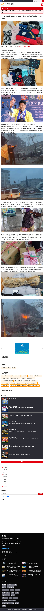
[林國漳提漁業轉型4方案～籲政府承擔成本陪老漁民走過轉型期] (5, 401)
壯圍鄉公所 (23, 378)
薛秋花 (10, 597)
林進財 (8, 595)
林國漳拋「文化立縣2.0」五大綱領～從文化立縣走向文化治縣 (20, 415)
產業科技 (5, 481)
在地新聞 (24, 46)
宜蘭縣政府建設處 (18, 380)
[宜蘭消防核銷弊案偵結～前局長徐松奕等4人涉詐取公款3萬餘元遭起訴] (5, 432)
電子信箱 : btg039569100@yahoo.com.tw (9, 552)
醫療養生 (5, 479)
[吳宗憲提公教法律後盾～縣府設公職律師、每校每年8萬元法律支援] (5, 409)
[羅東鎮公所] (22, 348)
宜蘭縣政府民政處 (37, 375)
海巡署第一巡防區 (5, 603)
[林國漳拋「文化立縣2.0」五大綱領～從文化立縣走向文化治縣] (5, 416)
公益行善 (20, 46)
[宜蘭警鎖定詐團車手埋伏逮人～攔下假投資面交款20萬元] (5, 455)
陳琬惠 (16, 603)
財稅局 (13, 383)
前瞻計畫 (12, 589)
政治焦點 (5, 467)
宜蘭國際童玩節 (11, 587)
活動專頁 (5, 486)
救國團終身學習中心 (16, 375)
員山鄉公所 (19, 383)
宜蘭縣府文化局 (35, 380)
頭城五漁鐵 (24, 375)
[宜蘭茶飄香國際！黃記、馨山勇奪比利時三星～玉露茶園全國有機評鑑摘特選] (5, 440)
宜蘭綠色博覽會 (5, 589)
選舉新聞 (5, 469)
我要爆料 (5, 484)
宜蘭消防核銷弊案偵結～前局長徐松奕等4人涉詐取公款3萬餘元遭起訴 (22, 431)
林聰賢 (12, 592)
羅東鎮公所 (30, 375)
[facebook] (1, 1)
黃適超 (3, 595)
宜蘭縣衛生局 (5, 597)
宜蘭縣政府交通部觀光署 (15, 385)
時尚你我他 (5, 476)
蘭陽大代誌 (5, 465)
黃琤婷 (3, 605)
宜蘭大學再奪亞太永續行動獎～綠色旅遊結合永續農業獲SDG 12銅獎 (22, 423)
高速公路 (4, 587)
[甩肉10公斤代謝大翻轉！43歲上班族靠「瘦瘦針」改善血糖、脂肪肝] (5, 447)
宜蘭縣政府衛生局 (5, 385)
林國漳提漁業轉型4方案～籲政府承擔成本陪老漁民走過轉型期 (21, 400)
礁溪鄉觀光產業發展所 (14, 378)
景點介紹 (9, 584)
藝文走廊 (5, 474)
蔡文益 (16, 592)
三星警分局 (17, 589)
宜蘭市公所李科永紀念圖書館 (7, 380)
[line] (3, 1)
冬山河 (3, 592)
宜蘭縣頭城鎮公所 (30, 378)
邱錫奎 (12, 603)
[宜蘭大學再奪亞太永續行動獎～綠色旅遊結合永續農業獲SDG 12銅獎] (5, 424)
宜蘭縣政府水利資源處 (6, 375)
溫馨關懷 (5, 472)
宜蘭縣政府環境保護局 (6, 383)
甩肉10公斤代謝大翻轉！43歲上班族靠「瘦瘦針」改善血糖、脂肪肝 (22, 446)
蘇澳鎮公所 (24, 385)
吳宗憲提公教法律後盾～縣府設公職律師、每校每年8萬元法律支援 (21, 407)
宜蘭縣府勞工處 (27, 380)
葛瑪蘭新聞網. (17, 609)
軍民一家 (15, 597)
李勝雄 (14, 600)
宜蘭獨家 (4, 584)
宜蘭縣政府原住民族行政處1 (33, 385)
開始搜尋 (40, 493)
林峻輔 (9, 600)
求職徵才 (14, 584)
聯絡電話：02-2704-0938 (6, 551)
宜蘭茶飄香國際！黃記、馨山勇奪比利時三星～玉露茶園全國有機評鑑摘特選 (23, 438)
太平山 (8, 592)
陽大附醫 (13, 595)
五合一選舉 (4, 600)
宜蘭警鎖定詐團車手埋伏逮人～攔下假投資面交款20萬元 (20, 454)
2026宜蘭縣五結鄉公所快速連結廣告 (30, 383)
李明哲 (28, 46)
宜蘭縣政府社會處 (5, 378)
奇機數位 (35, 609)
